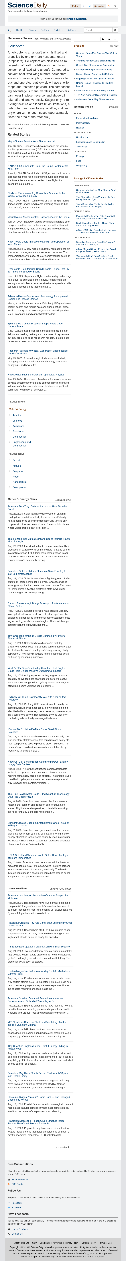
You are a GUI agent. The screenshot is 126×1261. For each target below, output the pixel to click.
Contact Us (17, 1233)
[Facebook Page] (84, 6)
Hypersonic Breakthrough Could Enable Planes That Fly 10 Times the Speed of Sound (38, 270)
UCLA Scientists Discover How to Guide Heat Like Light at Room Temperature (38, 856)
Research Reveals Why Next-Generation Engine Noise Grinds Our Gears (38, 352)
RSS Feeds (17, 1184)
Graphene (18, 431)
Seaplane (18, 471)
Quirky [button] (70, 30)
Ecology (80, 156)
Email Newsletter (20, 1179)
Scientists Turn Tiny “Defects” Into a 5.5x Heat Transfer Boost (37, 508)
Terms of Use (105, 1242)
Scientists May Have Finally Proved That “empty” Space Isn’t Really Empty (38, 1074)
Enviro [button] (44, 30)
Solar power (19, 487)
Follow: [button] (75, 6)
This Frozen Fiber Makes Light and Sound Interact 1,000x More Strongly (39, 540)
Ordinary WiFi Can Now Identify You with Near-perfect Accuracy (37, 698)
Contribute (45, 1242)
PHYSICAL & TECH (82, 132)
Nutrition (80, 127)
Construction (19, 436)
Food (78, 160)
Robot (16, 476)
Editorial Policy (88, 1242)
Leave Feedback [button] (20, 1229)
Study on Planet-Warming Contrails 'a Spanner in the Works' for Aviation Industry (36, 194)
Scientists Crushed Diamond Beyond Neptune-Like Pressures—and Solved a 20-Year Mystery (35, 1000)
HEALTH (77, 113)
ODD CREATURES (82, 237)
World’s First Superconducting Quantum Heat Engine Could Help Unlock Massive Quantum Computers (36, 669)
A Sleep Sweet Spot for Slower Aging (94, 69)
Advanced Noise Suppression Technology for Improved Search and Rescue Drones (38, 297)
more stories (62, 1147)
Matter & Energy (17, 409)
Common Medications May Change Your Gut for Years (96, 191)
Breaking (79, 45)
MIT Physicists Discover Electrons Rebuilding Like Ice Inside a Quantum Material (37, 1023)
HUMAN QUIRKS (81, 185)
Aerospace (18, 426)
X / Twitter (17, 1207)
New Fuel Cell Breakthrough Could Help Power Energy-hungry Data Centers (38, 763)
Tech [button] (32, 30)
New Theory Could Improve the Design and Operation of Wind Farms (38, 243)
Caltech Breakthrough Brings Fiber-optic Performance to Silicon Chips (38, 605)
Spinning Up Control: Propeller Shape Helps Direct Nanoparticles (35, 325)
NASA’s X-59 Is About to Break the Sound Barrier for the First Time (38, 167)
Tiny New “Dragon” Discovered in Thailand (97, 94)
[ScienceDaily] (28, 5)
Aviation (17, 415)
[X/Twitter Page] (90, 6)
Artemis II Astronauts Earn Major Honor (95, 90)
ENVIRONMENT (81, 151)
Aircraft (16, 460)
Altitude (17, 466)
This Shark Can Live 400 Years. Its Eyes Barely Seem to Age (95, 198)
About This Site (21, 1242)
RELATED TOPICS (17, 401)
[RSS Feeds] (109, 6)
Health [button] (19, 30)
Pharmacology (83, 122)
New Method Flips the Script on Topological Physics (36, 374)
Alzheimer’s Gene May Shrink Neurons (95, 99)
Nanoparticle (20, 481)
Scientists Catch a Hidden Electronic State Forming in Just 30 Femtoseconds (37, 572)
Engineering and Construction (22, 443)
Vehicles (17, 420)
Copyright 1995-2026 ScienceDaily (26, 1247)
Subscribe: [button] (99, 6)
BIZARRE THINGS (82, 211)
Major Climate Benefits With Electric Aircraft (31, 141)
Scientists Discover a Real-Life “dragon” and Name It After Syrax (95, 243)
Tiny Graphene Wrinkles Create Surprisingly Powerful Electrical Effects (37, 637)
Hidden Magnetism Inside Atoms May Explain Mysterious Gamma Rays (39, 972)
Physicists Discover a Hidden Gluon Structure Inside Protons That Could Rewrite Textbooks (36, 1122)
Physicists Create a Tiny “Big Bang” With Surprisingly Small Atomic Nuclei (40, 924)
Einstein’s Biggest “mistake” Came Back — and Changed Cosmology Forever (39, 1098)
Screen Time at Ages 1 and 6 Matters (94, 73)
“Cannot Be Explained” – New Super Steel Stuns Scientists (34, 730)
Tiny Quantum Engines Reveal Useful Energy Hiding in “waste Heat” (38, 1047)
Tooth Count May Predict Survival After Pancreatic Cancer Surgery (95, 205)
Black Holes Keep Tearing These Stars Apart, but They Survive (95, 224)
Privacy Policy (71, 1242)
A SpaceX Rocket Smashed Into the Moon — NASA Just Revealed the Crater (96, 231)
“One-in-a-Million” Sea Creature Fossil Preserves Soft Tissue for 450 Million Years (97, 257)
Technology (81, 146)
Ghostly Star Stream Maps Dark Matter (95, 65)
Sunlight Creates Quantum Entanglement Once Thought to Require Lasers (38, 824)
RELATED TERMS (16, 453)
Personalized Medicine (87, 118)
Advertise (57, 1242)
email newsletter (76, 18)
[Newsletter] (115, 6)
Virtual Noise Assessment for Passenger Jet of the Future (39, 217)
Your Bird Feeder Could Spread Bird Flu (95, 60)
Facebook (17, 1202)
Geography (81, 165)
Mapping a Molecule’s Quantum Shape (95, 78)
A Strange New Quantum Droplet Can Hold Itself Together (39, 946)
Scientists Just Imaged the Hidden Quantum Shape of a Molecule (38, 897)
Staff (34, 1242)
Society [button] (57, 30)
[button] (103, 39)
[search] (115, 30)
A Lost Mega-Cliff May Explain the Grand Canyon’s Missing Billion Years (96, 250)
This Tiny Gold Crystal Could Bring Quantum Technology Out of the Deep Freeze (38, 795)
